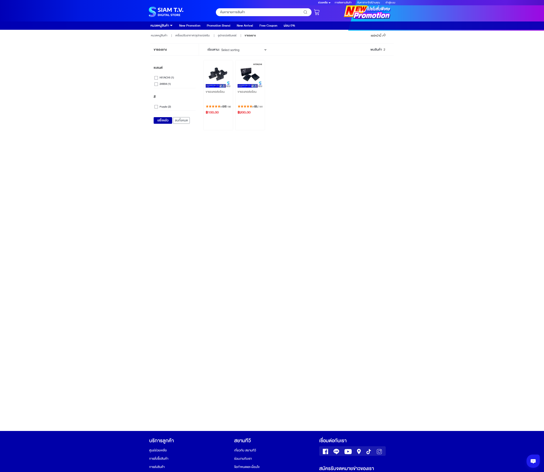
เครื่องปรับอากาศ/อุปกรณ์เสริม (192, 35)
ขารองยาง (250, 35)
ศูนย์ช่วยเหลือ (158, 450)
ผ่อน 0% (289, 25)
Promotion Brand (218, 25)
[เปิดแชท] (533, 461)
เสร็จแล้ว (163, 120)
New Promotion (189, 25)
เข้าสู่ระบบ (390, 2)
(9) (255, 106)
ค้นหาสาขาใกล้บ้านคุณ (368, 2)
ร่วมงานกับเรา (243, 458)
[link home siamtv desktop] (165, 12)
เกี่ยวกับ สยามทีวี (245, 450)
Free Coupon (268, 25)
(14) (224, 106)
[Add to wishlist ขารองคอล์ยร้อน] (229, 63)
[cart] (317, 11)
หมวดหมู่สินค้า (159, 25)
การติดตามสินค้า (343, 2)
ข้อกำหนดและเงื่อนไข (246, 467)
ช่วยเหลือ (323, 2)
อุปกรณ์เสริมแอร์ (227, 35)
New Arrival (245, 25)
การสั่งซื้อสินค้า (158, 458)
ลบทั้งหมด (181, 120)
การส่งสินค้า (157, 467)
